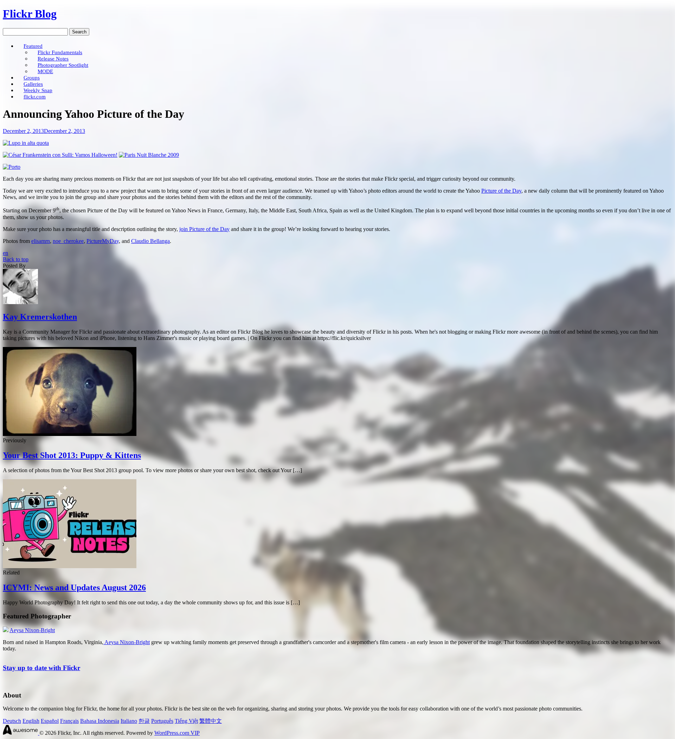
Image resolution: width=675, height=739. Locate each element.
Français (69, 721)
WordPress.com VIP (177, 733)
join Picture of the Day (204, 229)
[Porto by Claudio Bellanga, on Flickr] (11, 167)
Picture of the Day (501, 191)
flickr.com (35, 96)
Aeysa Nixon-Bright (32, 630)
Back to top (15, 259)
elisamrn (40, 241)
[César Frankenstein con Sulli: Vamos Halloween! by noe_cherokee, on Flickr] (60, 155)
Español (50, 721)
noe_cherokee (68, 241)
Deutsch (12, 721)
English (30, 721)
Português (162, 721)
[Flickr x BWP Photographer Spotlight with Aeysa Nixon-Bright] (5, 630)
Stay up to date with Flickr (41, 667)
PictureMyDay (102, 241)
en (5, 253)
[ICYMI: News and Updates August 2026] (69, 566)
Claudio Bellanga (150, 241)
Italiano (129, 721)
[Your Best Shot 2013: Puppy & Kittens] (69, 434)
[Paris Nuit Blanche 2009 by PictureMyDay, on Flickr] (149, 155)
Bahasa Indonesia (99, 721)
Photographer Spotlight (63, 65)
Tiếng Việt (186, 721)
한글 (144, 721)
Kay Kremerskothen (40, 316)
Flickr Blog (30, 13)
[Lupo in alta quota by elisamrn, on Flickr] (26, 143)
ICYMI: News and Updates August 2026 (74, 587)
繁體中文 (210, 721)
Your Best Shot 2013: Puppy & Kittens (72, 455)
